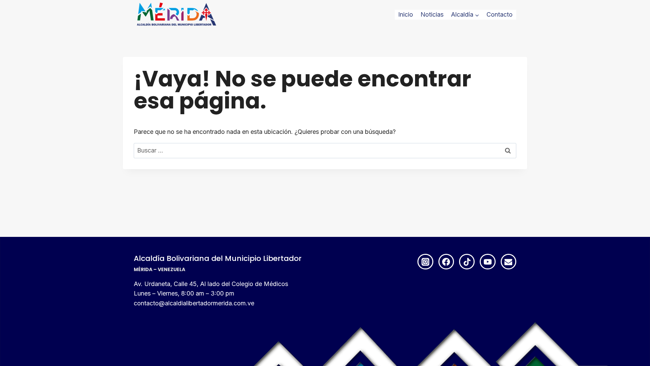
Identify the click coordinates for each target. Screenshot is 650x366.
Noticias (431, 14)
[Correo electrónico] (508, 261)
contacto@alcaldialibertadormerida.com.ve (194, 303)
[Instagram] (425, 261)
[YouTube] (487, 261)
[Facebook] (446, 261)
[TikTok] (467, 261)
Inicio (405, 14)
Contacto (499, 14)
